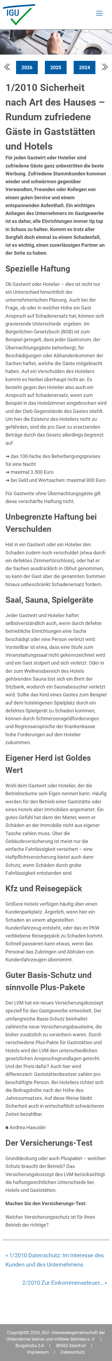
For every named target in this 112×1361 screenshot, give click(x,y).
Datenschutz (73, 1352)
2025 (55, 67)
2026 (26, 67)
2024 (84, 67)
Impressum (38, 1352)
